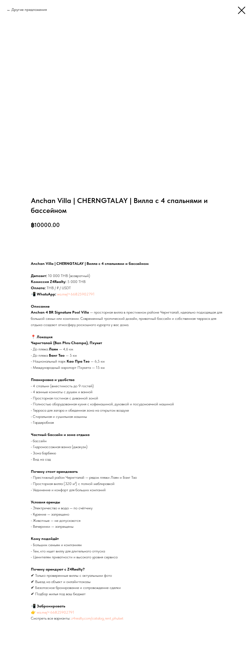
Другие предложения (29, 9)
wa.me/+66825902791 (75, 294)
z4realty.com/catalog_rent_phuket (97, 618)
